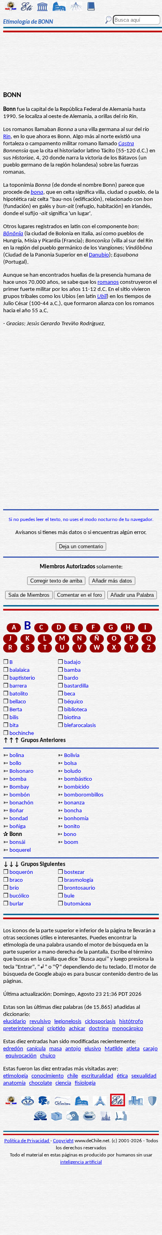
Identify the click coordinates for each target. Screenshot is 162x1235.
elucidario (14, 1022)
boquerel (20, 850)
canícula (36, 1049)
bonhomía (76, 819)
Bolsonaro (21, 771)
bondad (18, 819)
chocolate (40, 1083)
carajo (150, 1049)
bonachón (21, 803)
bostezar (74, 872)
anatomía (14, 1083)
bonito (72, 827)
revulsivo (40, 1022)
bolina (16, 756)
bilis (13, 718)
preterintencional (23, 1029)
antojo (73, 1049)
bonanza (74, 803)
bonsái (17, 842)
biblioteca (75, 710)
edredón (13, 1049)
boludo (72, 771)
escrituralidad (97, 1076)
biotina (72, 718)
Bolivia (71, 756)
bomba (17, 779)
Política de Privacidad (27, 1140)
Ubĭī (102, 297)
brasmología (78, 880)
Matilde (114, 1049)
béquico (73, 702)
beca (69, 694)
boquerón (21, 872)
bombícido (76, 787)
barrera (18, 686)
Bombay (19, 787)
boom (71, 842)
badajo (72, 662)
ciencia (63, 1083)
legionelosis (67, 1022)
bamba (72, 670)
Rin (7, 137)
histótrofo (131, 1022)
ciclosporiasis (100, 1022)
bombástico (78, 779)
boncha (73, 811)
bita (13, 726)
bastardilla (76, 686)
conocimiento (47, 1076)
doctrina (99, 1029)
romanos (108, 282)
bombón (19, 795)
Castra (126, 144)
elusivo (93, 1049)
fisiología (85, 1083)
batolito (18, 694)
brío (14, 888)
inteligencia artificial (81, 1162)
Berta (15, 710)
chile (72, 1076)
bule (69, 896)
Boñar (16, 811)
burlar (16, 904)
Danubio (99, 255)
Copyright (63, 1140)
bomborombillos (83, 795)
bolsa (70, 763)
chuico (47, 1056)
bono (70, 835)
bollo (15, 763)
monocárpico (127, 1029)
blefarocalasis (80, 726)
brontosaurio (79, 888)
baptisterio (22, 678)
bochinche (21, 734)
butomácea (77, 904)
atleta (133, 1049)
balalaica (19, 670)
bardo (71, 678)
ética (122, 1076)
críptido (56, 1029)
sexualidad (143, 1076)
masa (55, 1049)
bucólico (19, 896)
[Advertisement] (81, 62)
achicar (77, 1029)
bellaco (17, 702)
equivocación (21, 1056)
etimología (15, 1076)
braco (16, 880)
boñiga (17, 827)
